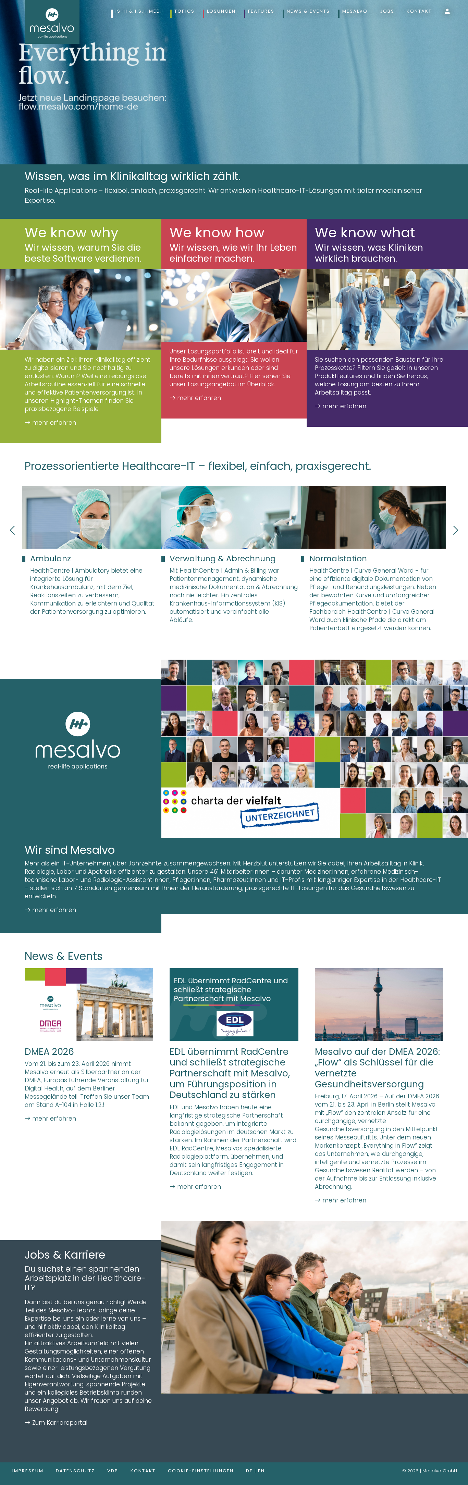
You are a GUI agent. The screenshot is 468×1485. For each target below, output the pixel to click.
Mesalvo (355, 11)
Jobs (387, 11)
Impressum (28, 1471)
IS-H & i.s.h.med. (138, 11)
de (250, 1471)
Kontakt (419, 11)
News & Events (308, 11)
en (261, 1471)
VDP (112, 1471)
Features (261, 11)
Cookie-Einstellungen (201, 1471)
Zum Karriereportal (58, 1423)
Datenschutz (75, 1471)
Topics (184, 11)
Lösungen (221, 11)
